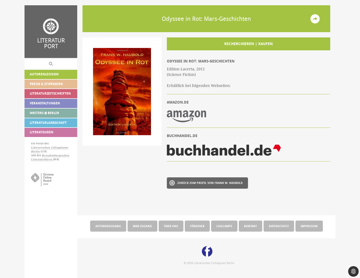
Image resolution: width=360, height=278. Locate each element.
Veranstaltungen (45, 103)
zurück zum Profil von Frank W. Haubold (210, 183)
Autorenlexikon (44, 74)
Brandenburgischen (55, 155)
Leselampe (224, 226)
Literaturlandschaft (48, 122)
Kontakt (250, 226)
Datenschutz (279, 226)
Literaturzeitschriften (50, 93)
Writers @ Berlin (44, 113)
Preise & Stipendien (46, 84)
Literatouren (41, 132)
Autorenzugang (108, 226)
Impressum (309, 226)
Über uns (171, 226)
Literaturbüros (42, 159)
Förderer (197, 226)
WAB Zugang (142, 226)
